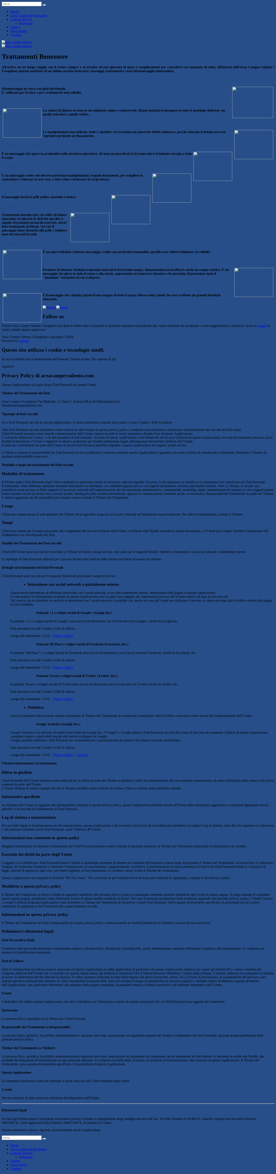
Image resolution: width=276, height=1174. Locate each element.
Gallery (15, 27)
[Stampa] (49, 307)
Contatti (15, 35)
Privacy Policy (63, 636)
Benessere (26, 23)
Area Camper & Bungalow (28, 15)
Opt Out (82, 755)
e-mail (262, 326)
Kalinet (24, 341)
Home (14, 11)
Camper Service (21, 19)
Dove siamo (18, 31)
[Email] (62, 307)
